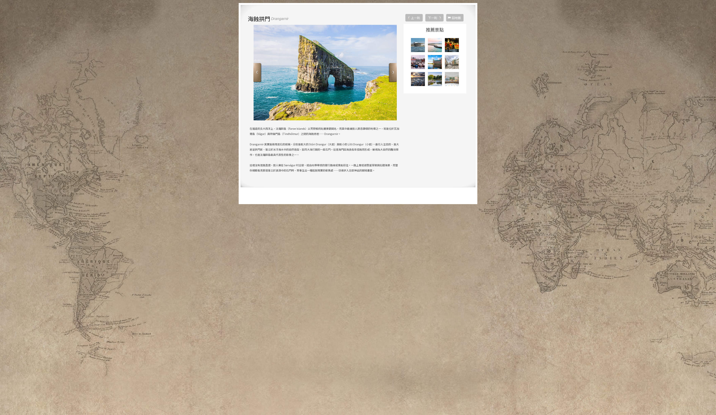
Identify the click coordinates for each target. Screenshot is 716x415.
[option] (325, 72)
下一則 (432, 18)
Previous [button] (257, 73)
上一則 (415, 18)
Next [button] (392, 73)
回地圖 (456, 18)
